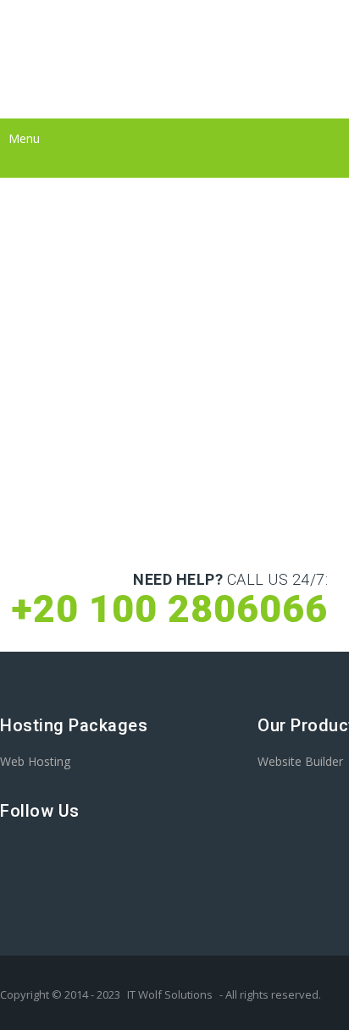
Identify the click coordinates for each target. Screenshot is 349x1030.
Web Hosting (35, 761)
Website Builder (300, 761)
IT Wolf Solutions (170, 994)
